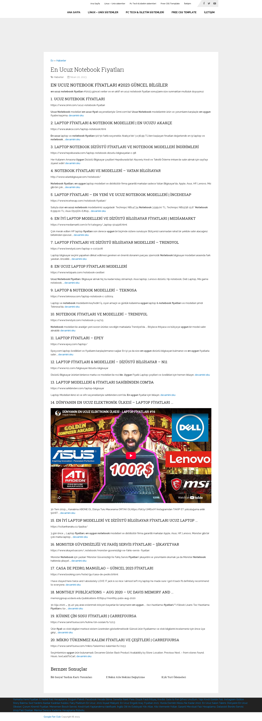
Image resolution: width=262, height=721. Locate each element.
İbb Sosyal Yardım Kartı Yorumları (71, 677)
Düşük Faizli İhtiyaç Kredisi (150, 699)
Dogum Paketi (76, 699)
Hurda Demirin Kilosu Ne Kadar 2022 (180, 703)
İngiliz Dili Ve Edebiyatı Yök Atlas (135, 706)
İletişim (187, 3)
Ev (52, 60)
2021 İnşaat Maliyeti (108, 703)
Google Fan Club (52, 717)
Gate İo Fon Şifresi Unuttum (181, 699)
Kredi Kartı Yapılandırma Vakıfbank (97, 706)
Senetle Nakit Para (123, 699)
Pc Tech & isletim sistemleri (143, 3)
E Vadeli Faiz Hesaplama (53, 699)
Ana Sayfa (95, 3)
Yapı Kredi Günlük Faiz (210, 699)
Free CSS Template (170, 3)
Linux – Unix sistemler (114, 3)
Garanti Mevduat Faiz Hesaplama (197, 706)
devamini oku (76, 115)
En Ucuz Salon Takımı (214, 703)
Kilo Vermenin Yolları (165, 706)
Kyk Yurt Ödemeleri (173, 677)
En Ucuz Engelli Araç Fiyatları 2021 (139, 703)
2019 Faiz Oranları (23, 710)
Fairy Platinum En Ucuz (83, 703)
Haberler (61, 60)
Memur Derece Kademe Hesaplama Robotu (59, 710)
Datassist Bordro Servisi (230, 706)
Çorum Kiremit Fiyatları (35, 706)
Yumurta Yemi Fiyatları (25, 699)
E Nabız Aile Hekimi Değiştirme (125, 677)
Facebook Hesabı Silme (98, 699)
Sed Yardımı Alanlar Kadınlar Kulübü (49, 703)
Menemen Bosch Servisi (63, 706)
